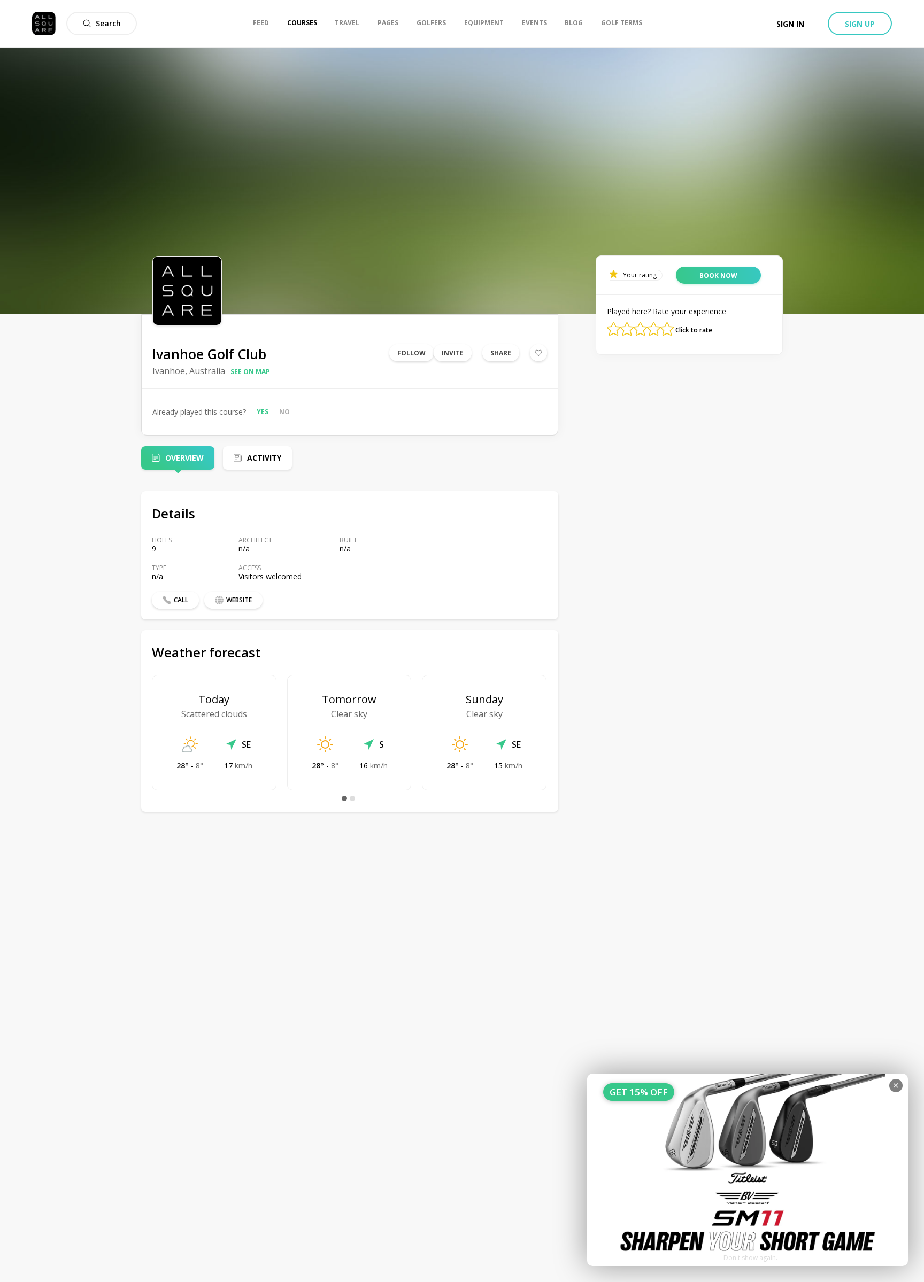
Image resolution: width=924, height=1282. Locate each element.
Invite (453, 353)
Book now (718, 275)
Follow (411, 353)
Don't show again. (750, 1257)
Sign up (860, 24)
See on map (250, 371)
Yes (262, 411)
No (284, 411)
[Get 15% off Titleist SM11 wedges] (747, 1170)
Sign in (790, 24)
